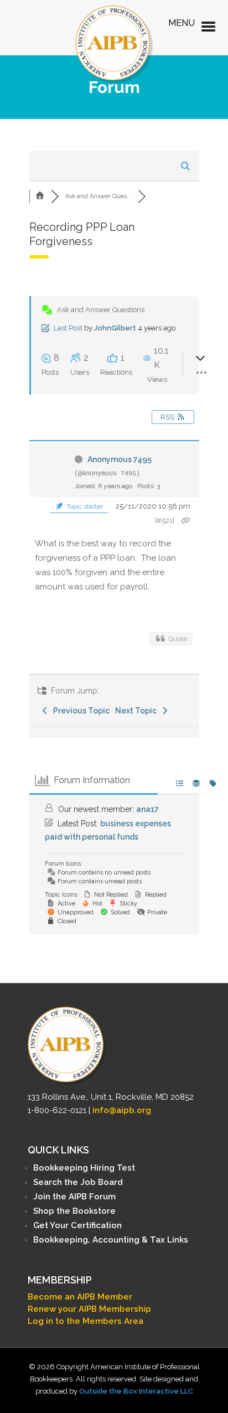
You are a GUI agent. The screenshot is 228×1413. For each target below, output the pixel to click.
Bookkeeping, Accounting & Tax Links (110, 1240)
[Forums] (40, 196)
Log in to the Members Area (85, 1321)
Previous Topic (80, 710)
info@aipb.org (121, 1110)
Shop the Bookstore (74, 1211)
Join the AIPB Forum (74, 1197)
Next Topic (137, 710)
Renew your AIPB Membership (89, 1309)
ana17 (147, 809)
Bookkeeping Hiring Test (84, 1168)
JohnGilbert (115, 328)
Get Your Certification (77, 1225)
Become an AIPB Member (80, 1297)
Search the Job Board (78, 1182)
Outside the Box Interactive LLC (136, 1391)
